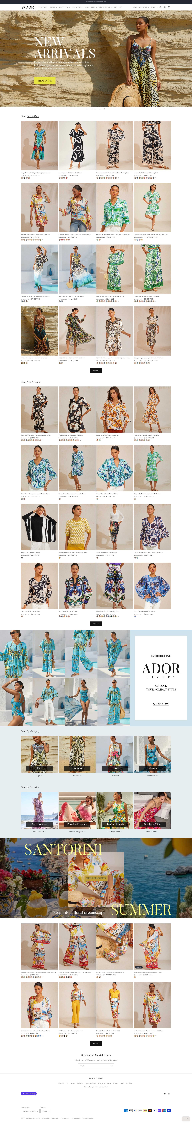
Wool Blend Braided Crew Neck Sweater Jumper (73, 552)
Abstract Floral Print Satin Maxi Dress (70, 173)
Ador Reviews (70, 1083)
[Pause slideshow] (105, 109)
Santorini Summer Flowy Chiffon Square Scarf (148, 972)
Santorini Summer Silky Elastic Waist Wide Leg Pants (75, 972)
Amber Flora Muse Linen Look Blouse (107, 435)
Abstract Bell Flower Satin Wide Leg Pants (147, 296)
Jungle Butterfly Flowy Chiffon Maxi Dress (72, 358)
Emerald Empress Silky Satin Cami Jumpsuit (34, 358)
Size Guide (129, 1083)
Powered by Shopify (34, 1118)
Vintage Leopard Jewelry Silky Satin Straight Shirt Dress (113, 358)
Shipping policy (76, 1118)
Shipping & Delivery (104, 1083)
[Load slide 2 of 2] (95, 108)
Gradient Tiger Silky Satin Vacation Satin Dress (35, 296)
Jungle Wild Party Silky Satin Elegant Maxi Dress (36, 173)
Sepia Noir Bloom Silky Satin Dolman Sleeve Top (36, 435)
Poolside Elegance (76, 832)
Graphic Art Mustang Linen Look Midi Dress (147, 494)
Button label (96, 58)
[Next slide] (100, 109)
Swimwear (151, 776)
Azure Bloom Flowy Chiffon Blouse (145, 611)
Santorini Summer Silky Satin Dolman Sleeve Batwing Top (38, 972)
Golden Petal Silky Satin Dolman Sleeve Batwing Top (112, 173)
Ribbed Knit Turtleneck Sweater (30, 552)
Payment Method (91, 1083)
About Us (61, 1083)
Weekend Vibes (151, 832)
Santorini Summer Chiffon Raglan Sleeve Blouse (35, 1030)
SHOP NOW (96, 678)
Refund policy (46, 1118)
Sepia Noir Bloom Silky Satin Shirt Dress (71, 435)
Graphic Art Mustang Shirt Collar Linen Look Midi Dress (151, 234)
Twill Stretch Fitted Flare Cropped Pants (71, 1030)
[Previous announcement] (22, 2)
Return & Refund (118, 1083)
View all (96, 371)
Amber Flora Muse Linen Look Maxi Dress (147, 435)
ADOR (27, 1118)
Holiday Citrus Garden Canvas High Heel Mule (110, 972)
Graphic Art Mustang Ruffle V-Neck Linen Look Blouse (113, 234)
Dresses (114, 776)
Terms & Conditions (101, 1087)
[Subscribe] (112, 1066)
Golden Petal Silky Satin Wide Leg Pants (146, 173)
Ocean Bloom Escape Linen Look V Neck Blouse (35, 494)
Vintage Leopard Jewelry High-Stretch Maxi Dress (149, 358)
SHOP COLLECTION (96, 878)
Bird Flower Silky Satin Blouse (68, 611)
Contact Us (80, 1083)
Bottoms (76, 776)
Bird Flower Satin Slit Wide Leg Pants (107, 611)
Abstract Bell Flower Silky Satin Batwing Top (110, 296)
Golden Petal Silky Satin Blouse (30, 611)
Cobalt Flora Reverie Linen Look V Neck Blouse (148, 552)
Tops (38, 776)
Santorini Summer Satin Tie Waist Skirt (108, 1030)
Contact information (88, 1118)
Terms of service (66, 1118)
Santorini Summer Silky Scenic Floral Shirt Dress (35, 234)
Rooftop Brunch (113, 832)
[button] (53, 7)
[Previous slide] (87, 109)
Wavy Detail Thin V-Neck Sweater (106, 552)
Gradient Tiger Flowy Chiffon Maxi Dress (71, 296)
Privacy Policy (88, 1087)
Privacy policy (55, 1118)
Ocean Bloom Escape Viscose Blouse (107, 494)
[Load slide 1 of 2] (92, 108)
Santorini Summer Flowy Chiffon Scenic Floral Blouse (75, 234)
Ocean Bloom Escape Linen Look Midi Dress (72, 494)
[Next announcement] (170, 2)
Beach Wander (38, 832)
